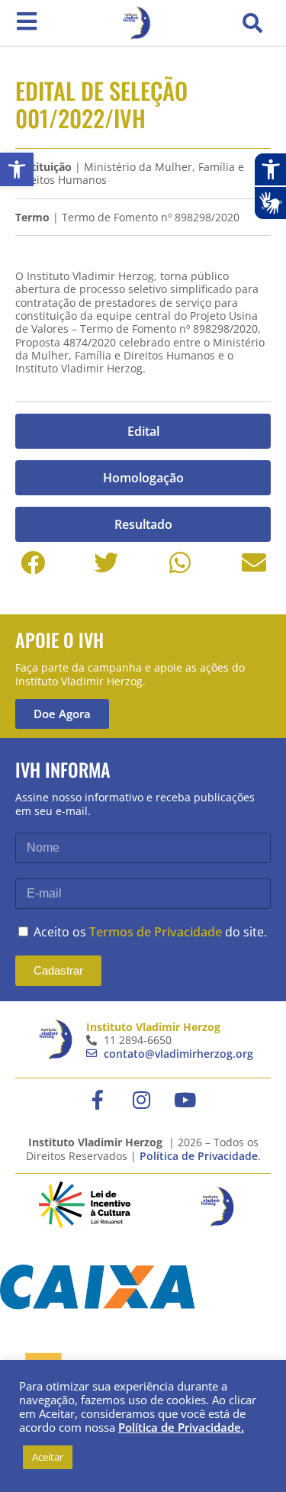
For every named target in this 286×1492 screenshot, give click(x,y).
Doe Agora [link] (62, 713)
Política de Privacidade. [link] (181, 1427)
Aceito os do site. (150, 931)
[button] (252, 23)
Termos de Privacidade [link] (155, 931)
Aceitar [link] (47, 1457)
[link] (17, 169)
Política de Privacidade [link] (199, 1156)
